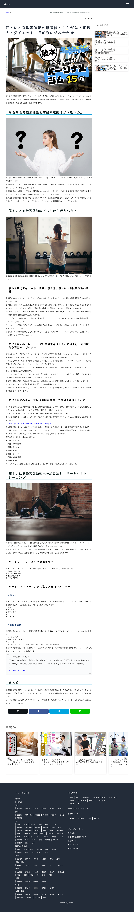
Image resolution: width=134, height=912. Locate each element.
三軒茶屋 (27, 833)
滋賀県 (44, 872)
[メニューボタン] (127, 4)
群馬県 (53, 815)
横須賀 (54, 849)
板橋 (53, 827)
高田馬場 (59, 830)
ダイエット (113, 797)
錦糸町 (37, 827)
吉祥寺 (45, 827)
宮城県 (52, 808)
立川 (59, 827)
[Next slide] (125, 758)
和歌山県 (61, 872)
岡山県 (27, 888)
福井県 (44, 865)
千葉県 (45, 815)
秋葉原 (19, 843)
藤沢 (26, 852)
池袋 (18, 824)
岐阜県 (36, 859)
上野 (51, 830)
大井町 (19, 840)
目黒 (44, 830)
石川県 (36, 865)
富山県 (27, 865)
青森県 (19, 808)
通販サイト (72, 841)
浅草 (38, 837)
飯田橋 (47, 840)
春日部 (39, 849)
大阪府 (19, 872)
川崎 (46, 849)
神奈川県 (28, 815)
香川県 (44, 881)
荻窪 (61, 837)
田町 (26, 840)
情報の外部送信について (77, 837)
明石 (18, 875)
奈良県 (52, 872)
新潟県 (19, 865)
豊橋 (58, 859)
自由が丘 (28, 827)
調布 (33, 843)
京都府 (27, 872)
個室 (104, 797)
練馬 (32, 837)
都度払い (92, 800)
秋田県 (27, 808)
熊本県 (44, 894)
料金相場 (81, 818)
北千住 (55, 840)
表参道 (19, 827)
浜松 (51, 859)
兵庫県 (36, 872)
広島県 (19, 888)
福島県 (60, 808)
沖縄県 (29, 897)
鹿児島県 (20, 897)
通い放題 (102, 800)
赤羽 (35, 833)
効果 (89, 818)
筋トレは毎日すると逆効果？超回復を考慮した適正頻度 (30, 423)
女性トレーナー (75, 804)
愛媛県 (19, 881)
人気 (71, 797)
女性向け (96, 797)
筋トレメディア (74, 844)
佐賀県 (27, 894)
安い (77, 797)
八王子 (37, 830)
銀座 (46, 824)
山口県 (52, 888)
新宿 (40, 824)
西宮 (43, 875)
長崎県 (36, 894)
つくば (46, 852)
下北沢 (46, 837)
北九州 (37, 897)
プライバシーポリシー (76, 829)
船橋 (38, 852)
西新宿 (54, 837)
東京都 (19, 815)
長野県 (60, 865)
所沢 (32, 849)
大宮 (25, 849)
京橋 (50, 875)
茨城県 (19, 818)
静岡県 (27, 859)
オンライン (82, 800)
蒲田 (26, 843)
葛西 (18, 837)
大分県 (52, 894)
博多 (44, 897)
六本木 (54, 824)
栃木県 (62, 815)
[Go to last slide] (8, 758)
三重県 (44, 859)
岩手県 (44, 808)
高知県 (27, 881)
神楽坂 (50, 833)
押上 (33, 840)
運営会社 (71, 833)
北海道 (19, 802)
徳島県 (36, 881)
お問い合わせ (73, 848)
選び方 (72, 818)
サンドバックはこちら (17, 670)
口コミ (96, 818)
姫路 (25, 875)
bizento (7, 4)
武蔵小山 (59, 833)
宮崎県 (60, 894)
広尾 (25, 837)
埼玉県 (37, 815)
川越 (18, 849)
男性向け (86, 797)
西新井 (42, 833)
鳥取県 (44, 888)
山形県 (36, 808)
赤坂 (18, 833)
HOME (7, 12)
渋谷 (25, 824)
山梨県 (52, 865)
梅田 (32, 875)
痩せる (72, 800)
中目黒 (19, 830)
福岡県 (19, 894)
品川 (40, 840)
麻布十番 (28, 830)
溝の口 (19, 852)
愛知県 (19, 859)
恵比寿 (32, 824)
